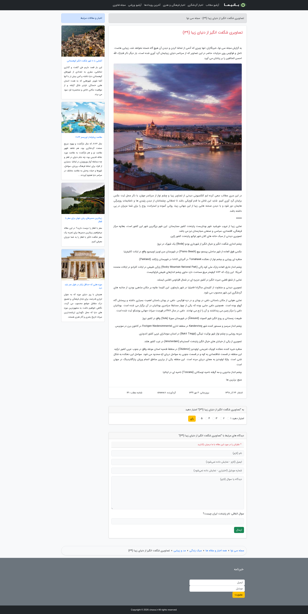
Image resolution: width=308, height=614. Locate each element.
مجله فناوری (119, 5)
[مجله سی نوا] (235, 5)
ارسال (239, 530)
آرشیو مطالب (212, 5)
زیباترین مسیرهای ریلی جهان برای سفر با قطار (83, 220)
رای (192, 419)
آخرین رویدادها (152, 5)
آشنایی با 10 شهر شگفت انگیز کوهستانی (84, 61)
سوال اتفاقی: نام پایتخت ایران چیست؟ (223, 514)
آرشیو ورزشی (134, 5)
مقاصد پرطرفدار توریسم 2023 (89, 137)
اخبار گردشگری (195, 5)
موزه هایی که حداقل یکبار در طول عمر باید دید (83, 286)
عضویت (239, 595)
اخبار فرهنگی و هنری (174, 5)
